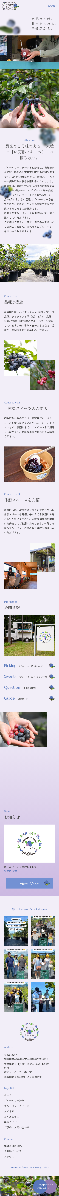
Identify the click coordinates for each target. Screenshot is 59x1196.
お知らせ (9, 1111)
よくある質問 (11, 1116)
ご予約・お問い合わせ (16, 1127)
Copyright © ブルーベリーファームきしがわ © (29, 1167)
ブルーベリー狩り (14, 1100)
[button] (45, 1183)
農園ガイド (10, 1122)
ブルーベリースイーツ (16, 1106)
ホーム (8, 1095)
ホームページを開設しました (20, 867)
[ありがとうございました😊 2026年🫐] (16, 928)
